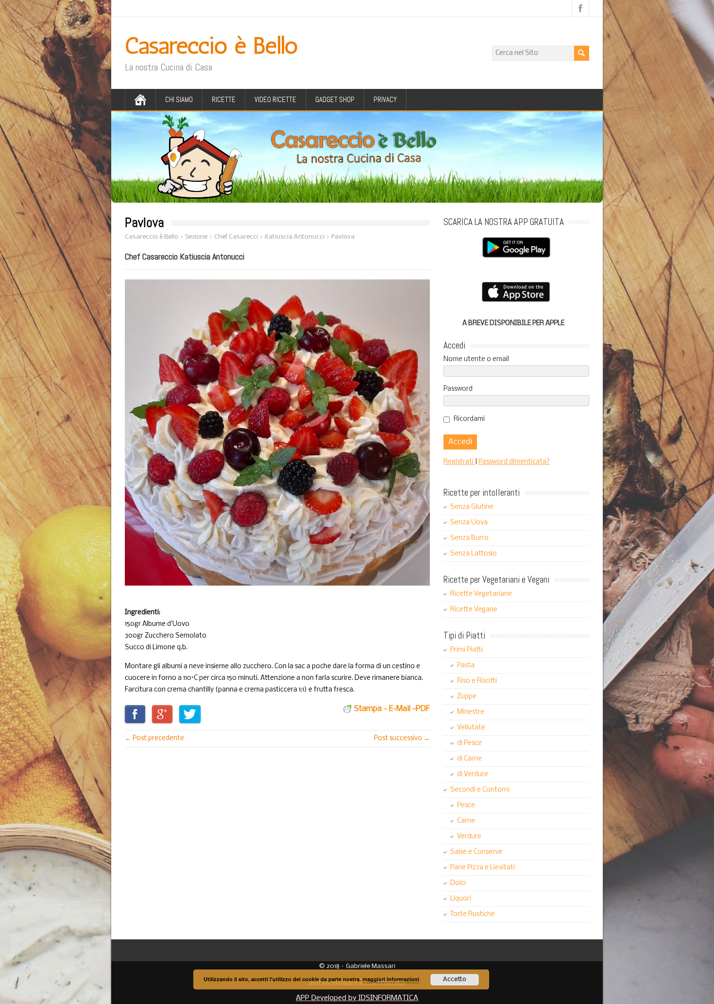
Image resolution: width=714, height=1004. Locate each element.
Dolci (458, 883)
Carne (466, 821)
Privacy (385, 99)
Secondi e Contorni (480, 790)
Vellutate (471, 727)
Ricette (224, 99)
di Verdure (472, 774)
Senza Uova (469, 522)
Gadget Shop (335, 99)
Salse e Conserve (476, 852)
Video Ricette (275, 99)
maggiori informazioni (390, 979)
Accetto (454, 979)
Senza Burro (469, 538)
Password (458, 389)
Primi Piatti (466, 650)
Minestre (470, 712)
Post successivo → (402, 738)
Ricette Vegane (473, 609)
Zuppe (466, 696)
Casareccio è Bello (211, 45)
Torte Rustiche (472, 914)
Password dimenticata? (514, 462)
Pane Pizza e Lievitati (482, 867)
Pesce (466, 805)
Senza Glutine (471, 507)
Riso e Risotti (477, 681)
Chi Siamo (179, 99)
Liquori (460, 898)
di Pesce (469, 743)
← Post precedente (154, 738)
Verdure (469, 836)
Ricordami (469, 419)
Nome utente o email (476, 359)
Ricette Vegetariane (481, 594)
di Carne (469, 758)
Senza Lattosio (473, 553)
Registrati (459, 462)
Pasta (466, 665)
